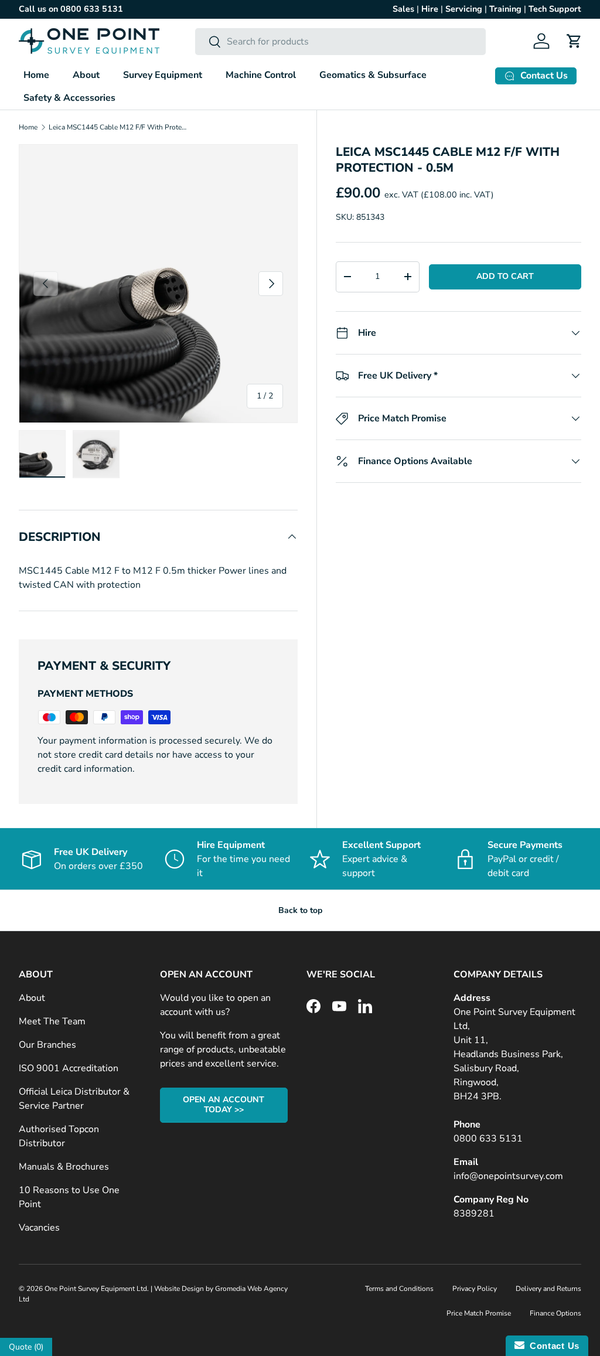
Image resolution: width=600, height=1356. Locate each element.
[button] (574, 41)
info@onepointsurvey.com (508, 1176)
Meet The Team (52, 1021)
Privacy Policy (474, 1288)
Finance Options (555, 1313)
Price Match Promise (478, 1313)
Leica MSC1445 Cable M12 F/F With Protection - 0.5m (119, 127)
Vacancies (39, 1227)
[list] (158, 284)
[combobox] (340, 41)
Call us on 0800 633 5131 (71, 9)
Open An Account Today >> (223, 1104)
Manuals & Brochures (64, 1166)
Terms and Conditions (399, 1288)
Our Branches (47, 1044)
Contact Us (551, 1346)
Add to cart (505, 276)
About (32, 998)
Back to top (300, 910)
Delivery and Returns (548, 1288)
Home (36, 75)
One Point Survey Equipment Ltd (96, 1288)
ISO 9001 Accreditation (68, 1068)
